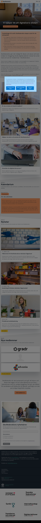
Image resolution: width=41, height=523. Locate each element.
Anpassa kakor (30, 88)
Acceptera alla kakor (10, 88)
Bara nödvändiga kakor (20, 88)
